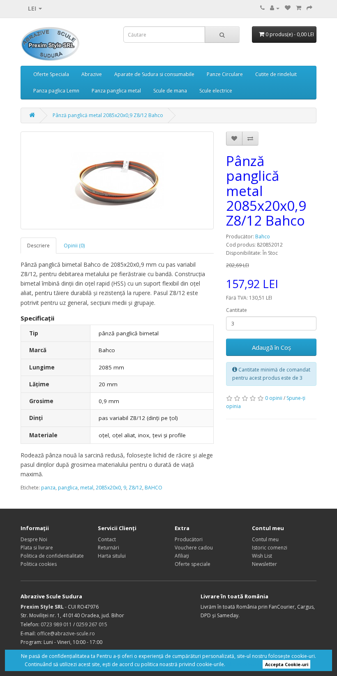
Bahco (262, 236)
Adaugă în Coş (271, 347)
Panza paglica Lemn (56, 90)
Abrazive (91, 74)
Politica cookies (39, 564)
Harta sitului (112, 555)
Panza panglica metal (116, 90)
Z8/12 (135, 487)
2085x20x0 (108, 487)
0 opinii (273, 398)
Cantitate (236, 310)
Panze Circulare (225, 74)
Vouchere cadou (194, 547)
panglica (68, 487)
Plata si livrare (37, 547)
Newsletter (264, 564)
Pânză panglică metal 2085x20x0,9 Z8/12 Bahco (108, 115)
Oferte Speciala (51, 74)
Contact (107, 539)
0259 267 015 (91, 624)
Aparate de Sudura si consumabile (154, 74)
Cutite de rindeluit (276, 74)
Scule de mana (170, 90)
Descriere (38, 245)
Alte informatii (242, 664)
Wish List (262, 555)
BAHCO (153, 487)
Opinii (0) (74, 245)
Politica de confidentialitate (52, 555)
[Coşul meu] (298, 8)
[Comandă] (309, 8)
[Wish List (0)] (288, 8)
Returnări (108, 547)
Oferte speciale (192, 564)
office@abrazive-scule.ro (66, 633)
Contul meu (265, 539)
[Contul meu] (274, 8)
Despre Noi (34, 539)
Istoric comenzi (269, 547)
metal (86, 487)
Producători (189, 539)
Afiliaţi (182, 555)
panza (48, 487)
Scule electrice (215, 90)
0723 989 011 (56, 624)
